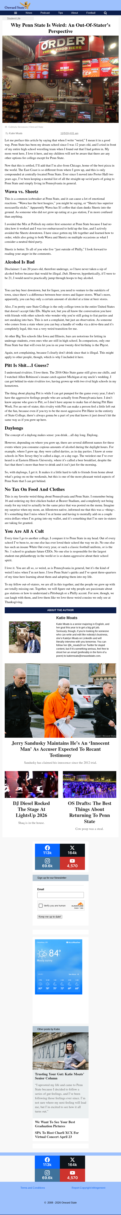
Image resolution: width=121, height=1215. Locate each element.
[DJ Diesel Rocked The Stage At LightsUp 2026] (31, 797)
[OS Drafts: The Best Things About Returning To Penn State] (89, 797)
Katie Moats (15, 133)
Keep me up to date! (50, 916)
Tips (60, 12)
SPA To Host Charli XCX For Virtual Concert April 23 (57, 1134)
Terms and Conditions (32, 1187)
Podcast (45, 12)
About (74, 12)
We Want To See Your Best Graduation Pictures (55, 1124)
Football (90, 12)
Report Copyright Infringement (88, 1187)
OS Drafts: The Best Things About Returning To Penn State (89, 812)
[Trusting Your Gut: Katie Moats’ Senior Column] (61, 1070)
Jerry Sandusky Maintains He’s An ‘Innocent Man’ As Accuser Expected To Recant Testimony (60, 749)
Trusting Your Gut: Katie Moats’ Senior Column (59, 1076)
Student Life (13, 18)
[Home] (17, 8)
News (29, 12)
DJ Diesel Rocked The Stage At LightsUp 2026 (31, 809)
